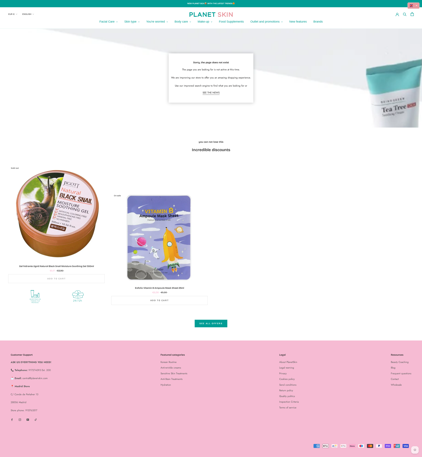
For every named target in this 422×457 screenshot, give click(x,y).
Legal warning (286, 367)
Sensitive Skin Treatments (174, 373)
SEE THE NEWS (211, 92)
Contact (395, 379)
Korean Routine (169, 362)
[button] (414, 6)
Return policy (286, 390)
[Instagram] (20, 419)
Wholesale (396, 385)
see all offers (210, 323)
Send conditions (287, 385)
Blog (393, 367)
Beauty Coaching (400, 362)
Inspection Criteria (289, 402)
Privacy (283, 373)
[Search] (405, 14)
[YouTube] (28, 419)
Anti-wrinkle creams (171, 367)
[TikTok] (35, 419)
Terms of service (287, 407)
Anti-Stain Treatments (171, 379)
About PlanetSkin (288, 362)
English (26, 14)
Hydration (166, 385)
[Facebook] (12, 419)
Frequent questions (401, 373)
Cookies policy (287, 379)
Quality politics (287, 396)
